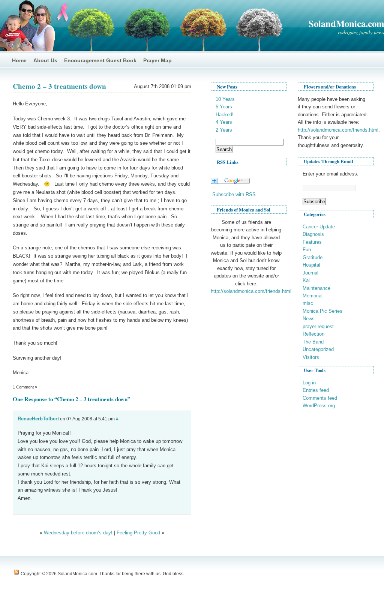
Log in (309, 383)
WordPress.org (319, 405)
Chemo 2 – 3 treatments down (59, 86)
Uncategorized (318, 349)
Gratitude (312, 257)
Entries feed (316, 390)
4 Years (224, 122)
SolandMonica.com (346, 23)
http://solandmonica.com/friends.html (251, 291)
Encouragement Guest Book (100, 60)
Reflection (313, 334)
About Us (45, 60)
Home (19, 60)
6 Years (224, 107)
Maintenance (316, 288)
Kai (306, 280)
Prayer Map (157, 60)
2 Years (224, 130)
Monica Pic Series (322, 311)
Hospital (311, 265)
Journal (310, 273)
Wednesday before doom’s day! (78, 533)
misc (308, 303)
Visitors (311, 357)
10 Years (225, 99)
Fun (307, 249)
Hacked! (225, 114)
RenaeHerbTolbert (38, 419)
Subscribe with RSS (234, 194)
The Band (313, 342)
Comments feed (320, 398)
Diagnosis (313, 234)
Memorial (312, 295)
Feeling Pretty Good (138, 533)
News (309, 318)
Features (312, 242)
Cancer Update (319, 227)
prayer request (318, 326)
